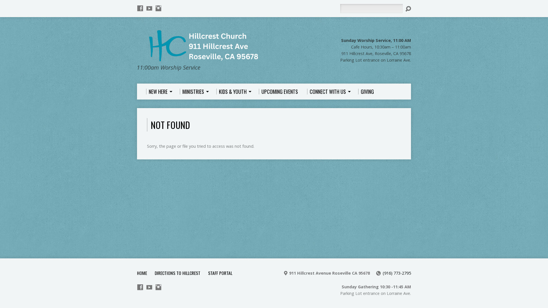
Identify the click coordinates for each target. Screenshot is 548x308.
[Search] (408, 9)
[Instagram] (158, 8)
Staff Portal (220, 273)
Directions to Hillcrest (177, 273)
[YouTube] (149, 8)
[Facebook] (140, 8)
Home (142, 273)
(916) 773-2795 (397, 273)
